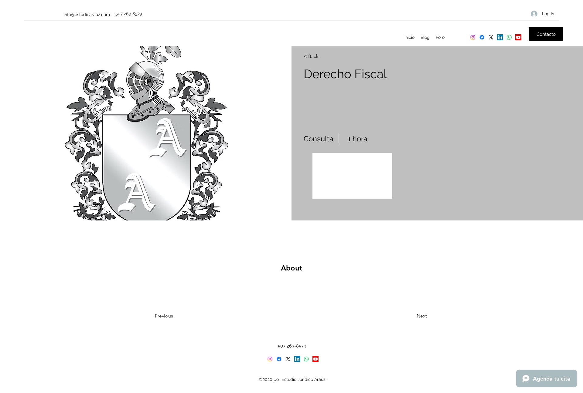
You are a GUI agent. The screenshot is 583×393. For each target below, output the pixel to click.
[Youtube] (518, 37)
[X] (491, 37)
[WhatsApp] (509, 37)
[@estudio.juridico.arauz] (473, 37)
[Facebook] (482, 37)
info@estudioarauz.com (87, 14)
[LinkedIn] (500, 37)
